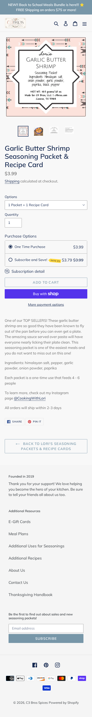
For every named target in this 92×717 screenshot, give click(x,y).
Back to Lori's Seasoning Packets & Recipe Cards (49, 446)
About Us (17, 570)
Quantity (12, 214)
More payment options (46, 304)
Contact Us (18, 582)
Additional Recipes (25, 558)
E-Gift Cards (20, 521)
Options (11, 197)
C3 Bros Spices (37, 703)
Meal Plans (18, 533)
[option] (23, 131)
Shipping (12, 181)
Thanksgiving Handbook (30, 594)
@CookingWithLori (30, 398)
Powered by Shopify (64, 703)
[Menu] (84, 23)
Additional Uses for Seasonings (36, 546)
